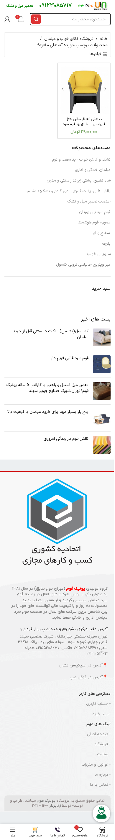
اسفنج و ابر (101, 233)
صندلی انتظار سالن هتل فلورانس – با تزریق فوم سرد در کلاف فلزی (84, 124)
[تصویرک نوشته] (102, 337)
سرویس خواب (99, 254)
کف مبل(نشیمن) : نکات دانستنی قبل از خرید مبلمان (50, 334)
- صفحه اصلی (99, 734)
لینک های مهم (98, 724)
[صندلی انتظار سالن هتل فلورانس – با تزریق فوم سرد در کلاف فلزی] (84, 90)
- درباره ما (102, 775)
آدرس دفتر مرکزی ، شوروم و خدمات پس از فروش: (64, 629)
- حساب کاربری (98, 704)
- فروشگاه (102, 744)
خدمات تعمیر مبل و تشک (89, 201)
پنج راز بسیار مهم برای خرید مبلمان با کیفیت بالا (47, 412)
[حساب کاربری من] (7, 19)
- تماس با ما (100, 785)
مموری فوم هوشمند (94, 222)
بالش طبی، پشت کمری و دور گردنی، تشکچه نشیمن (67, 191)
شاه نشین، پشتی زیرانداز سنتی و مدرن (79, 180)
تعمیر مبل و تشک (19, 6)
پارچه (106, 244)
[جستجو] (36, 19)
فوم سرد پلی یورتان (95, 212)
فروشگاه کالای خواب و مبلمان (68, 39)
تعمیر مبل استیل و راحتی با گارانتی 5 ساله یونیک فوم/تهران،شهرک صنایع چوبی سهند (47, 388)
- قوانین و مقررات (96, 764)
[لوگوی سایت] (93, 6)
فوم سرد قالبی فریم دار (69, 358)
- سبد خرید (101, 714)
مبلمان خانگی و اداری (93, 170)
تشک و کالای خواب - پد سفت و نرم (81, 159)
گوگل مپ (78, 677)
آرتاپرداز (55, 805)
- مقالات (104, 754)
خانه (104, 39)
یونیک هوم (46, 800)
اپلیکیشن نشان (72, 665)
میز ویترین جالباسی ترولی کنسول (83, 265)
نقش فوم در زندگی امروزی (66, 439)
